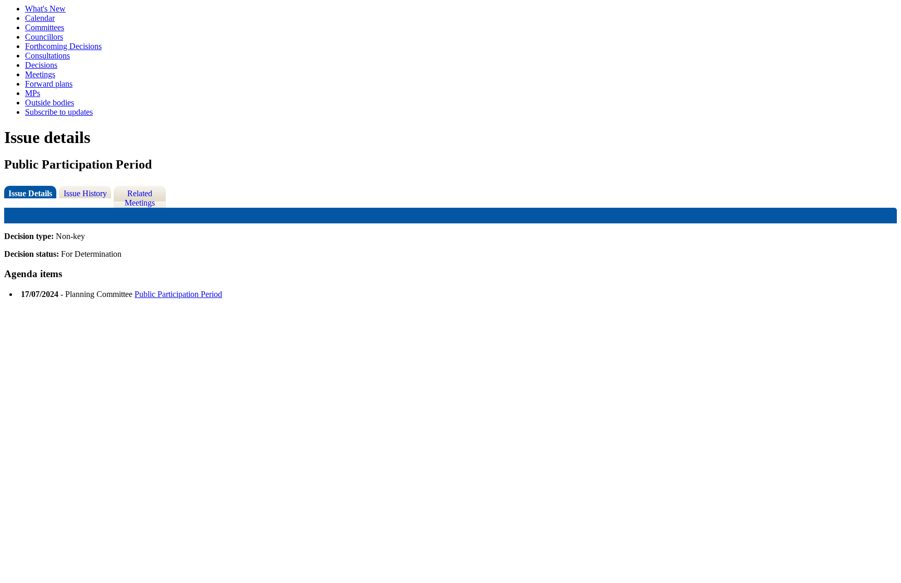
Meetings (40, 74)
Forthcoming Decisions (63, 46)
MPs (32, 93)
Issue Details (30, 193)
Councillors (44, 36)
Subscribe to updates (59, 112)
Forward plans (48, 83)
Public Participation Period (178, 294)
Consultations (47, 55)
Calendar (40, 18)
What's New (45, 8)
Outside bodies (49, 102)
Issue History (85, 193)
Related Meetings (140, 198)
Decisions (41, 65)
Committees (44, 27)
